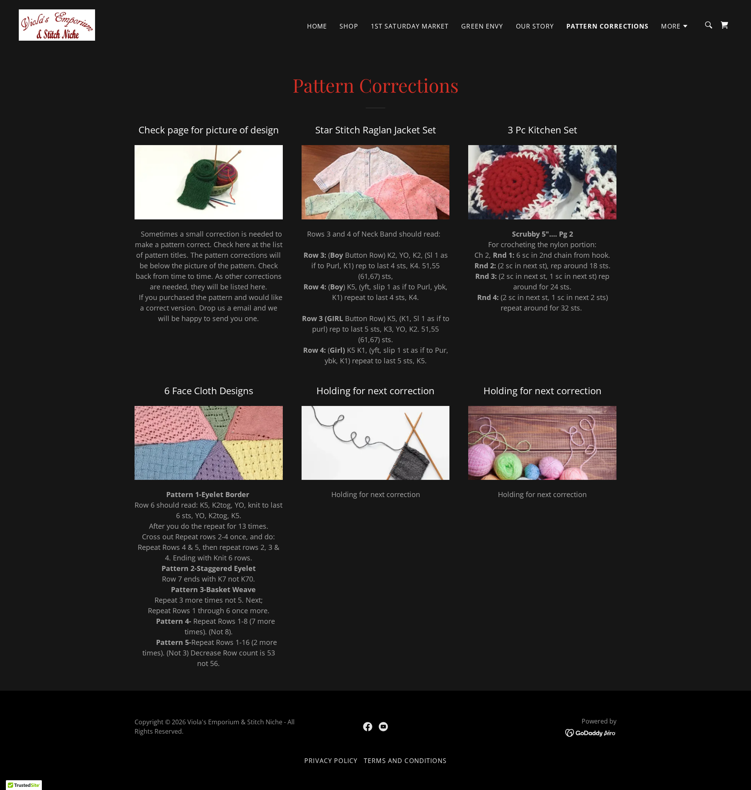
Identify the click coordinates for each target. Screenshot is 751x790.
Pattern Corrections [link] (607, 26)
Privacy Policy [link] (331, 760)
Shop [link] (349, 26)
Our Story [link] (535, 26)
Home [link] (317, 26)
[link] (57, 24)
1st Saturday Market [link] (410, 26)
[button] (674, 26)
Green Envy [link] (482, 26)
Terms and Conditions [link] (405, 760)
